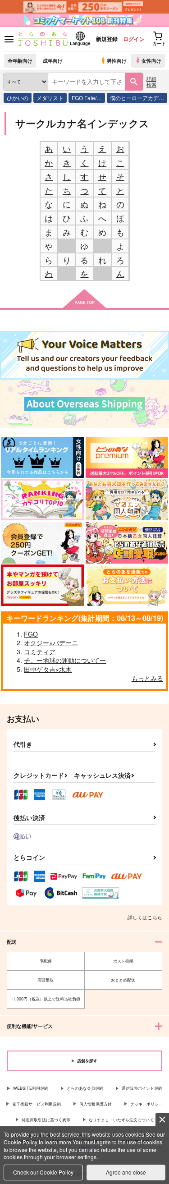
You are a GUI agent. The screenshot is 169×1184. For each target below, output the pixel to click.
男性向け (117, 60)
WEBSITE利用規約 (30, 1088)
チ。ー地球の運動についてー (65, 660)
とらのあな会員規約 (85, 1088)
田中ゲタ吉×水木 (48, 669)
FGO (31, 633)
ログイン (134, 39)
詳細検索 (151, 81)
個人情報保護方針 (95, 1104)
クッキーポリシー (146, 1104)
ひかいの (17, 97)
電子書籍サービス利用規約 (36, 1104)
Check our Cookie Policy (43, 1172)
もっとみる (147, 678)
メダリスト (50, 97)
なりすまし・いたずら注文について (121, 1120)
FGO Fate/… (87, 97)
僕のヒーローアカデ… (137, 97)
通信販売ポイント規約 (142, 1088)
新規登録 (107, 39)
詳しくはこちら (145, 917)
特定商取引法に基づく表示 (46, 1120)
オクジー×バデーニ (51, 642)
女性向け (151, 60)
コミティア (39, 651)
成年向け (53, 60)
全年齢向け (20, 60)
